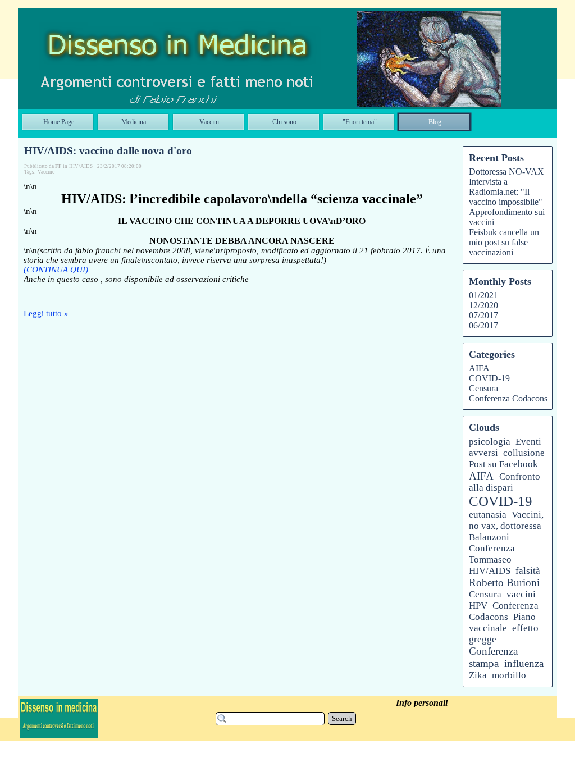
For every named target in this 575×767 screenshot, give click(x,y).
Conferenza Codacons (508, 398)
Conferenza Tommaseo (492, 554)
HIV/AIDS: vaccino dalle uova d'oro (108, 151)
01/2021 (483, 295)
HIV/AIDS (489, 570)
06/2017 (483, 325)
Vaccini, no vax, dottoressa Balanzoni (506, 525)
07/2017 (483, 315)
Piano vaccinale (502, 622)
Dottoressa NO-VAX (506, 171)
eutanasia (487, 514)
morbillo (509, 675)
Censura (483, 388)
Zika (478, 675)
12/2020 (483, 305)
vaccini (521, 594)
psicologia (489, 441)
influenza (524, 663)
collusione (524, 453)
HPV (478, 605)
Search (342, 718)
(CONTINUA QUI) (56, 269)
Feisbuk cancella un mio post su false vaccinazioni (504, 242)
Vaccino (46, 172)
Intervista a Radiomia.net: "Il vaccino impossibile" (505, 192)
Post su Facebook (503, 464)
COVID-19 (489, 378)
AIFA (479, 368)
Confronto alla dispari (504, 482)
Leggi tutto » (46, 313)
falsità (527, 570)
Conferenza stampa (493, 657)
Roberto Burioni (504, 582)
